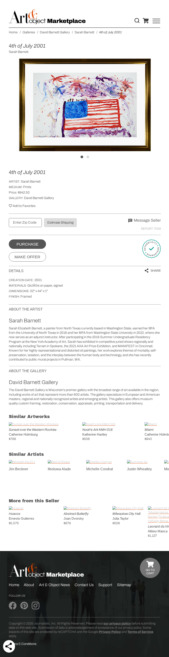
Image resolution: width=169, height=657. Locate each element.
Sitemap (124, 585)
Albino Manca (157, 531)
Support (105, 585)
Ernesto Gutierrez (21, 518)
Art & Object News (54, 585)
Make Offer (27, 257)
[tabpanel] (85, 104)
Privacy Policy (110, 632)
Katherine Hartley (94, 434)
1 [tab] (82, 157)
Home (14, 585)
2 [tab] (87, 157)
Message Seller (147, 220)
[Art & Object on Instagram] (35, 605)
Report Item (151, 228)
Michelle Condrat (99, 469)
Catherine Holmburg (23, 434)
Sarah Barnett (30, 181)
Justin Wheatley (139, 469)
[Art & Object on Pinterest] (24, 605)
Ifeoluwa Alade (59, 469)
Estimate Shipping (60, 222)
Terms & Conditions (22, 644)
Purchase (28, 244)
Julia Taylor (120, 518)
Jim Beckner (18, 469)
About (29, 585)
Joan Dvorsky (74, 518)
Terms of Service (140, 632)
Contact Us (84, 585)
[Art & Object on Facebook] (13, 605)
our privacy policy (117, 623)
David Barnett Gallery (39, 198)
